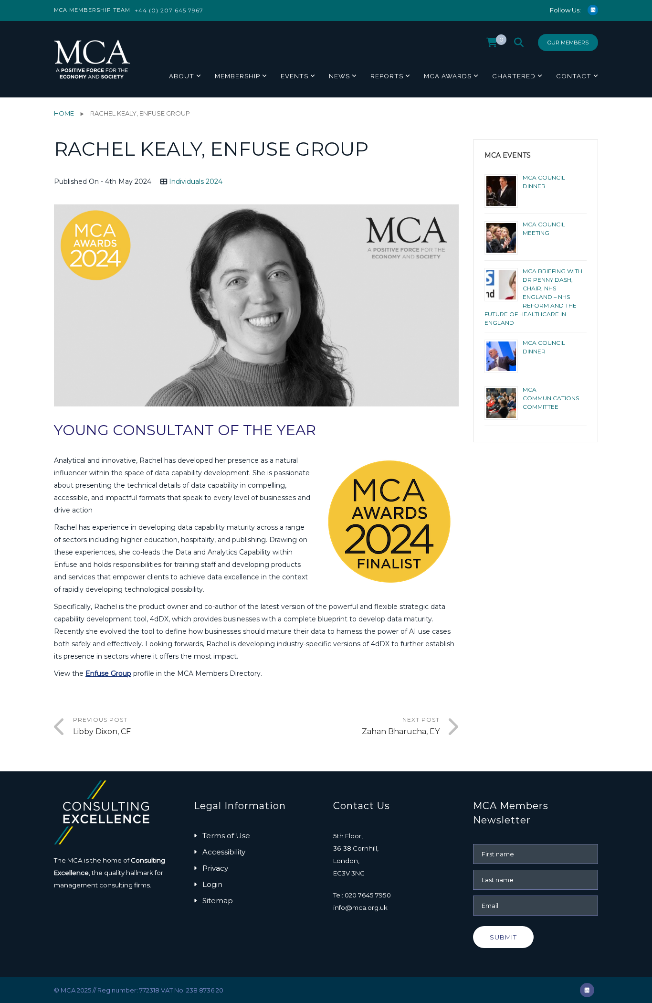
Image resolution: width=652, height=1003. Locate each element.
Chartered (514, 76)
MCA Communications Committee (551, 398)
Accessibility (223, 851)
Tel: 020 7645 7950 (362, 895)
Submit (503, 937)
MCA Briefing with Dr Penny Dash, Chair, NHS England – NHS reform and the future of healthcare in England (533, 296)
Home (64, 113)
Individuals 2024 (195, 181)
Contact (573, 76)
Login (212, 884)
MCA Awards (448, 76)
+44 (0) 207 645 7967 (169, 10)
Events (294, 76)
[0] (491, 45)
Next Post (401, 726)
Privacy (215, 868)
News (339, 76)
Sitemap (217, 900)
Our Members (568, 42)
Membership (237, 76)
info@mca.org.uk (360, 907)
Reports (386, 76)
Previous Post (102, 726)
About (181, 76)
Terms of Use (226, 835)
